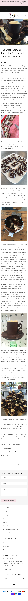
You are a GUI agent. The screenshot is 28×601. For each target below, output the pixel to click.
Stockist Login (6, 546)
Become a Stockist (7, 542)
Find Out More (7, 569)
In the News (6, 511)
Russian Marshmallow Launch (10, 529)
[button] (2, 15)
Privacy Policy (6, 549)
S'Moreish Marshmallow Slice (9, 448)
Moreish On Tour (7, 533)
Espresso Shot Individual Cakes (10, 452)
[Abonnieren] (23, 578)
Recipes (5, 522)
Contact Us (6, 526)
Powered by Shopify (14, 596)
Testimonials (6, 515)
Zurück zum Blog (15, 465)
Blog (4, 518)
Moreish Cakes (8, 596)
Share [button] (4, 62)
